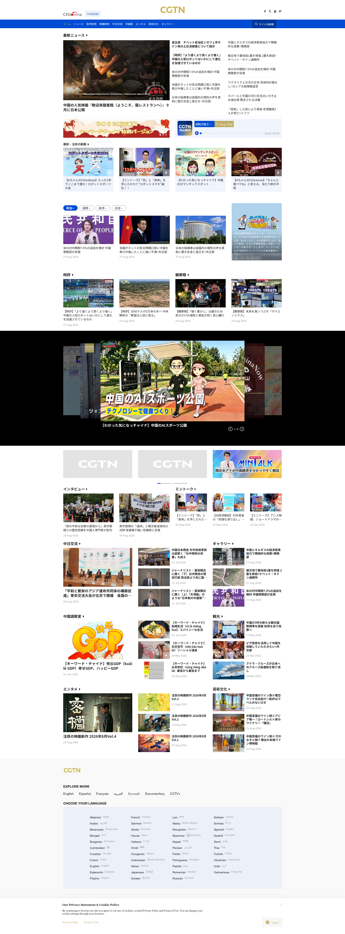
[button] (164, 483)
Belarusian (103, 829)
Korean (140, 878)
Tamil (221, 841)
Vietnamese (228, 872)
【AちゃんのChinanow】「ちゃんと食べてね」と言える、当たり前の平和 (256, 184)
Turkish (223, 854)
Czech (98, 860)
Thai (220, 848)
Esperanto (102, 872)
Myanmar (186, 835)
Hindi (137, 848)
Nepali (180, 841)
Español (85, 794)
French (140, 817)
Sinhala (223, 823)
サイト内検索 (266, 24)
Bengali (98, 835)
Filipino (99, 878)
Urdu (220, 866)
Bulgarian (102, 841)
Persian (182, 848)
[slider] (201, 133)
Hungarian (142, 854)
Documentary (155, 794)
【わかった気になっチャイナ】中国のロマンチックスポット (200, 182)
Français (102, 794)
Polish (180, 854)
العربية (118, 794)
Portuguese (185, 860)
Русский (134, 794)
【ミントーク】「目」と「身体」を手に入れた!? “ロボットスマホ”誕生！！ (143, 184)
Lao (178, 817)
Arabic (98, 823)
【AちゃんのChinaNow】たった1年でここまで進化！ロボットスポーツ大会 (88, 184)
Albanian (99, 817)
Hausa (139, 835)
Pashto (180, 866)
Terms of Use (91, 922)
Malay (184, 823)
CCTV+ (175, 794)
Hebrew (140, 841)
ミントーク (184, 489)
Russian (183, 878)
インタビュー (74, 489)
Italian (140, 866)
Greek (140, 829)
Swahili (224, 835)
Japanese (142, 872)
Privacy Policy (70, 922)
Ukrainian (227, 860)
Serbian (224, 817)
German (141, 823)
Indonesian (148, 860)
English (68, 794)
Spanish (224, 829)
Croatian (100, 854)
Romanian (184, 872)
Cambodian (100, 848)
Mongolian (184, 829)
